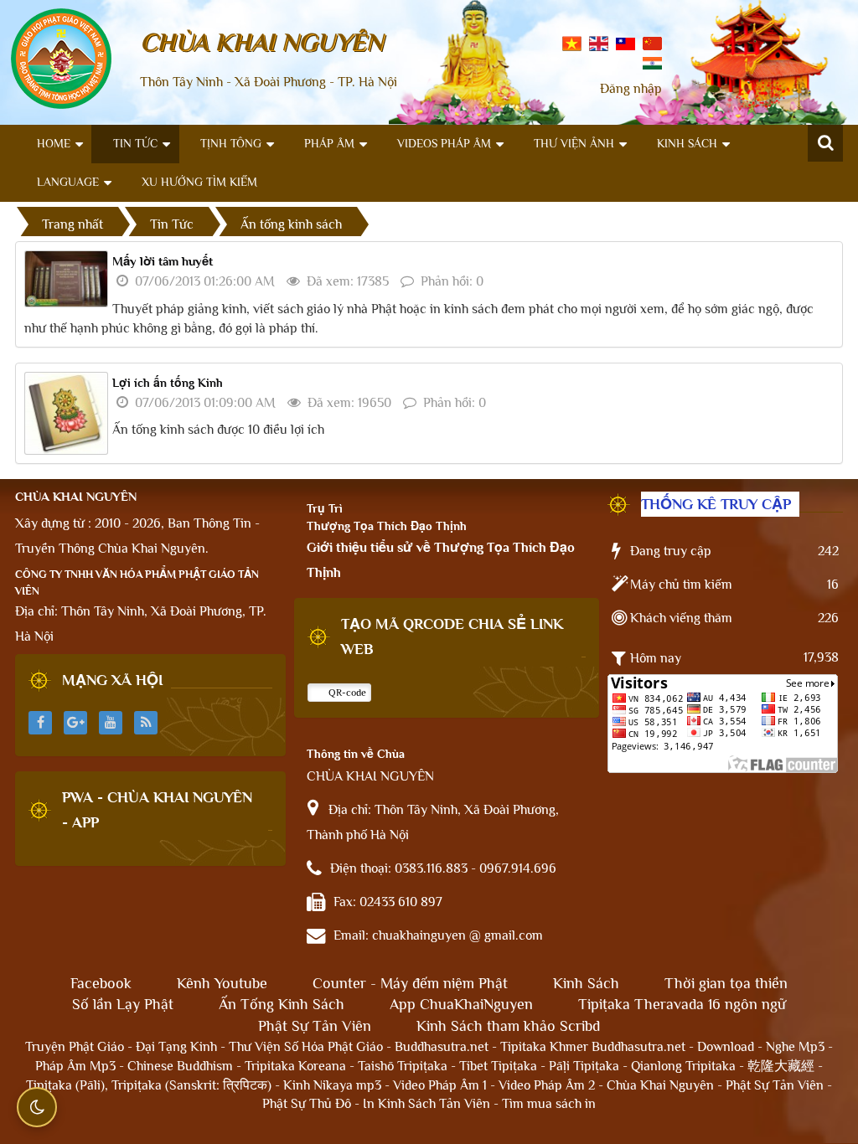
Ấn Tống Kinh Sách (281, 1004)
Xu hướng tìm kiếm (199, 181)
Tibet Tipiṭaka (498, 1066)
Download (725, 1046)
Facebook (101, 983)
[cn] (652, 42)
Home (53, 143)
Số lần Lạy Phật (122, 1004)
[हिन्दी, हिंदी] (652, 62)
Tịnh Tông (230, 143)
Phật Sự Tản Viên (314, 1026)
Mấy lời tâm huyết (162, 261)
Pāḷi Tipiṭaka (584, 1066)
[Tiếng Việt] (571, 42)
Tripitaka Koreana (295, 1066)
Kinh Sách (687, 143)
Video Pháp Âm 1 (440, 1085)
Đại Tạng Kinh (176, 1046)
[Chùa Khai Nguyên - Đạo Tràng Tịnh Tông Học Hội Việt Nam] (61, 57)
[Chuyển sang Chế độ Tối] (37, 1107)
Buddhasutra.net (441, 1046)
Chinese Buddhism (180, 1066)
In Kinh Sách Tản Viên (426, 1103)
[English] (598, 42)
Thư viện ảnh (574, 143)
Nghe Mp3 (795, 1046)
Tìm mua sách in (549, 1103)
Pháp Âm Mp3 (75, 1066)
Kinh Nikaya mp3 (334, 1085)
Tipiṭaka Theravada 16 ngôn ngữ (682, 1004)
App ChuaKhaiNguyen (461, 1004)
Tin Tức (135, 143)
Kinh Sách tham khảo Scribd (508, 1026)
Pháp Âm (329, 143)
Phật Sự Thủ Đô (306, 1103)
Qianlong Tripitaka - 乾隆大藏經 (722, 1066)
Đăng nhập (631, 88)
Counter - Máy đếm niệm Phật (410, 983)
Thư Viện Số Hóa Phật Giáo (306, 1046)
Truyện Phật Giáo (74, 1046)
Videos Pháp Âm (444, 143)
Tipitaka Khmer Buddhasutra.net (592, 1046)
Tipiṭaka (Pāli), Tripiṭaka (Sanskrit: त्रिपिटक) (148, 1085)
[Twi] (625, 42)
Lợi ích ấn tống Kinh (167, 382)
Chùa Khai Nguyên (660, 1085)
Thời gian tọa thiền (726, 983)
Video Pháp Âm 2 (547, 1085)
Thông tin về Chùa (356, 753)
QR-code (346, 692)
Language (68, 181)
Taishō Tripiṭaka (404, 1066)
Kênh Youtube (222, 983)
